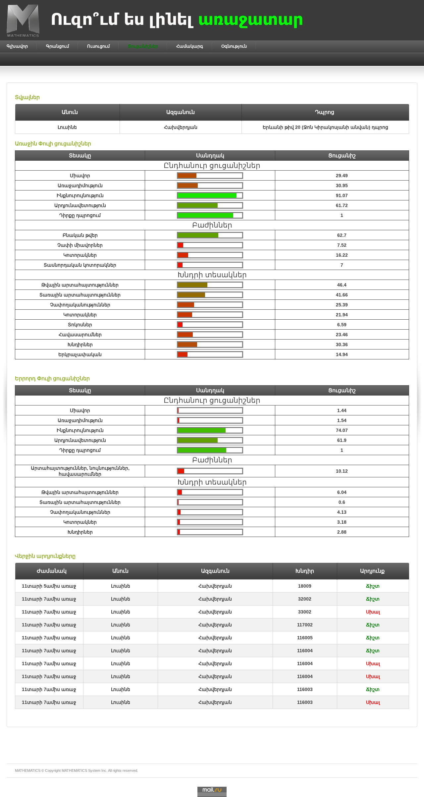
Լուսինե (120, 586)
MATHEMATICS (74, 770)
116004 (305, 650)
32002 (304, 599)
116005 (305, 637)
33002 (304, 611)
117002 (305, 624)
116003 (305, 689)
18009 (304, 586)
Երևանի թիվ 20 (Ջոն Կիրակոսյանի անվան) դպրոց (325, 127)
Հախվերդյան (215, 586)
